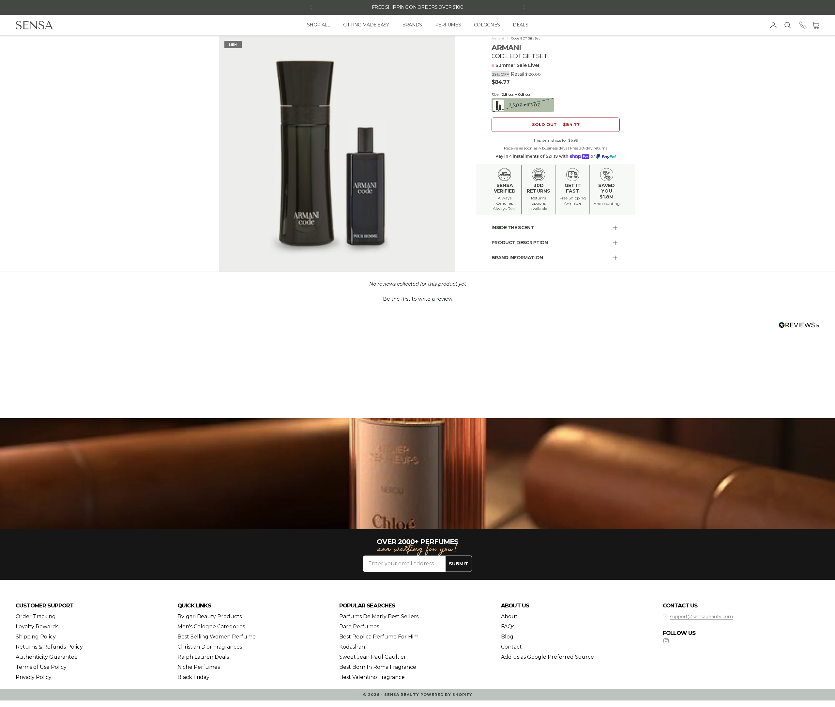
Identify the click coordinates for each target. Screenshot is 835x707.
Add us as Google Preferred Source (547, 657)
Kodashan (352, 647)
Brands (412, 25)
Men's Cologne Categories (211, 626)
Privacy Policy (34, 677)
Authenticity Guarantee (47, 657)
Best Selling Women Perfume (216, 637)
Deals (520, 25)
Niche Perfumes (198, 667)
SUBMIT (458, 564)
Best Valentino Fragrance (372, 677)
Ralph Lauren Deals (203, 657)
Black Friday (193, 677)
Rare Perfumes (359, 626)
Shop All (318, 25)
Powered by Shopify (446, 694)
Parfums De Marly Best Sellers (378, 616)
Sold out (556, 124)
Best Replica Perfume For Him (378, 637)
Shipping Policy (36, 637)
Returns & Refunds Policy (49, 647)
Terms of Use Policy (41, 667)
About (509, 616)
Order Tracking (36, 616)
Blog (507, 637)
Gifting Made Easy (366, 25)
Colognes (487, 25)
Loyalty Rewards (37, 626)
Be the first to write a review (417, 299)
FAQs (507, 626)
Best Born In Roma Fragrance (377, 667)
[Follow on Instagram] (666, 640)
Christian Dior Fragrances (209, 647)
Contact (511, 647)
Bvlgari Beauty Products (209, 616)
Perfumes (448, 25)
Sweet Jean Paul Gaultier (372, 657)
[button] (417, 298)
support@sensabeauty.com (701, 617)
